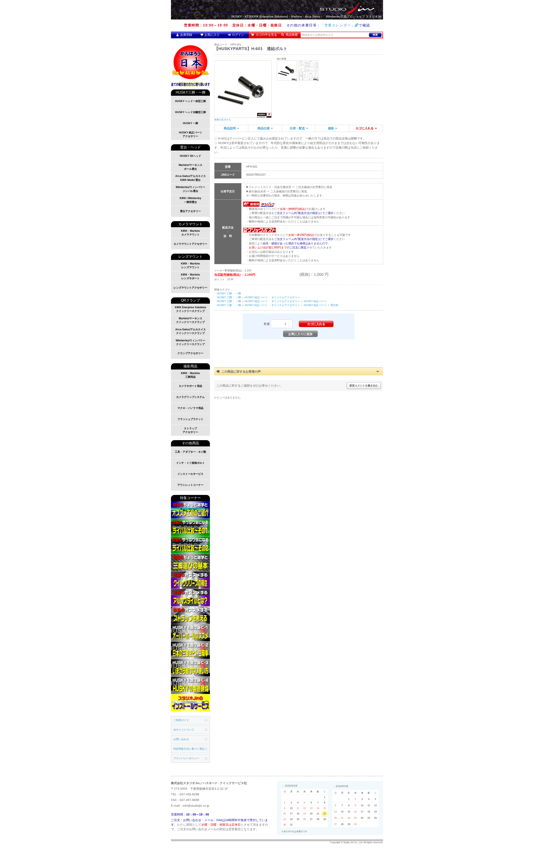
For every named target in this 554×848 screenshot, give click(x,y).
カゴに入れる (365, 128)
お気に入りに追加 (300, 334)
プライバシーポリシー (186, 758)
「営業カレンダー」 (337, 25)
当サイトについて (183, 729)
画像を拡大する (222, 119)
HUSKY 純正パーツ (315, 301)
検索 (375, 34)
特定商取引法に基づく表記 (189, 748)
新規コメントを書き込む (363, 385)
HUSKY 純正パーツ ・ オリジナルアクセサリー (272, 297)
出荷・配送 (297, 128)
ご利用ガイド (181, 720)
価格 (331, 128)
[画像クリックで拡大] (287, 70)
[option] (243, 91)
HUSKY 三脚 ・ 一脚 (229, 293)
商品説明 (230, 128)
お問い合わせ (181, 739)
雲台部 (334, 305)
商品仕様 (264, 128)
